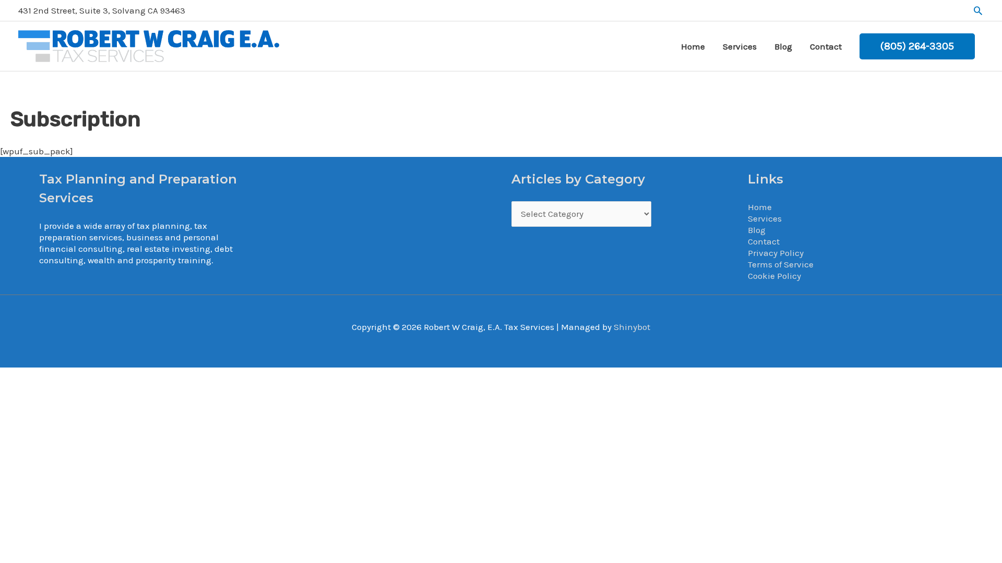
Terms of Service (781, 264)
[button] (978, 10)
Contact (764, 241)
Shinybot (632, 327)
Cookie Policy (774, 276)
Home (760, 207)
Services (765, 218)
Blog (757, 230)
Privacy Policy (776, 253)
